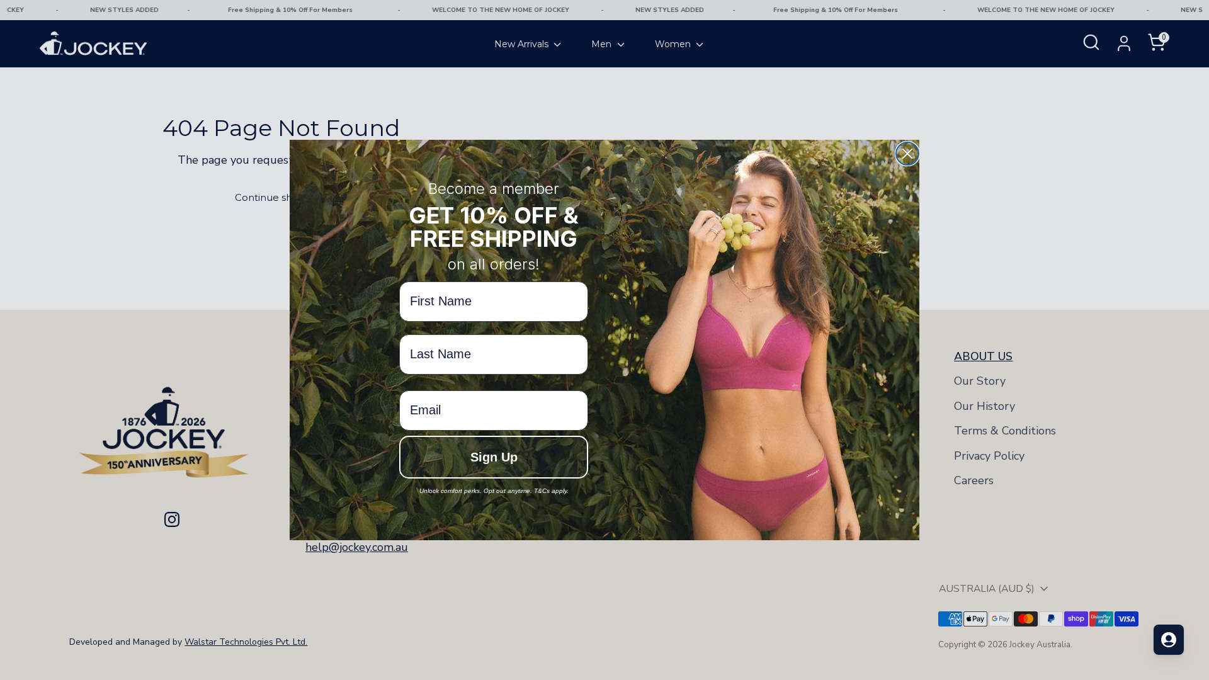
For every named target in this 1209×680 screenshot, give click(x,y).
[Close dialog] (907, 153)
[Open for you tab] (1169, 640)
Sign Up (494, 457)
